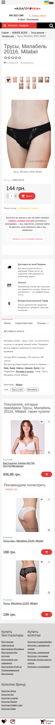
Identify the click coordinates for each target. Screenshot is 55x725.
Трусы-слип (17, 389)
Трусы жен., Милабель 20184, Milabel (23, 541)
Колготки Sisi (7, 694)
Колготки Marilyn (9, 701)
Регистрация (33, 19)
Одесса (19, 368)
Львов (12, 368)
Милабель (32, 389)
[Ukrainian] (46, 4)
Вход (22, 19)
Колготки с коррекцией (38, 652)
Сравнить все (11, 489)
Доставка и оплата (25, 371)
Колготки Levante (9, 698)
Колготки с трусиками (38, 656)
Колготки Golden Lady (11, 705)
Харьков (28, 368)
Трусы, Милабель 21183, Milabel (20, 603)
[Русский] (51, 4)
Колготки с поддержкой (39, 666)
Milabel (19, 384)
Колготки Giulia (8, 709)
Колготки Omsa (8, 691)
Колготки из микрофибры (40, 642)
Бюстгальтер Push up (11, 666)
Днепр (37, 368)
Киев (6, 368)
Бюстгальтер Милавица (12, 649)
